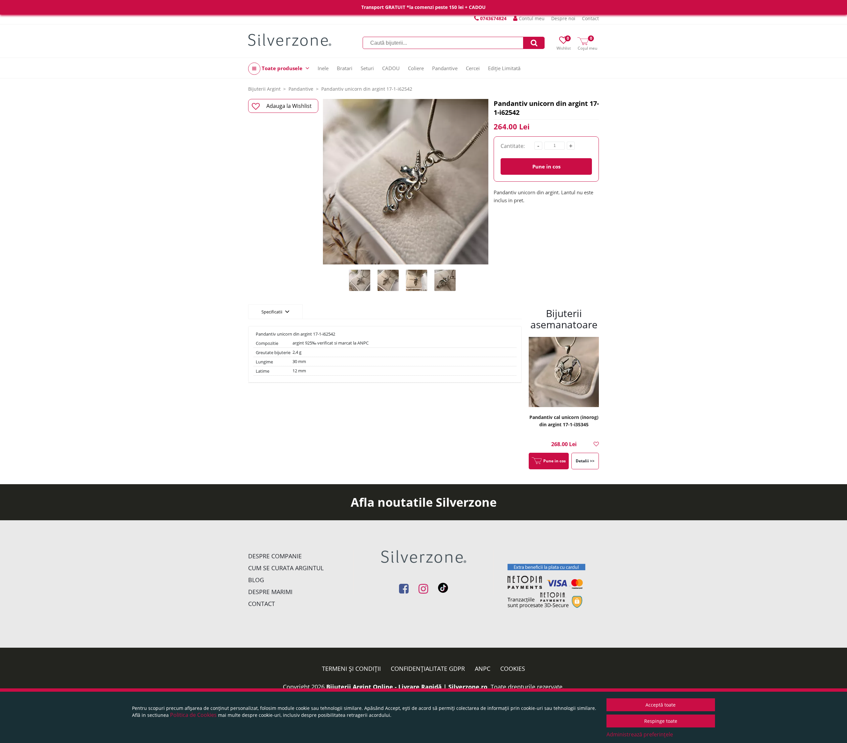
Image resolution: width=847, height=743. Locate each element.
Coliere (416, 68)
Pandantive (445, 68)
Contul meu (531, 18)
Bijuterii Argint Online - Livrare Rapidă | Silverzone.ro (406, 687)
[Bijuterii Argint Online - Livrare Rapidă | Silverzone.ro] (289, 39)
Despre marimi (270, 592)
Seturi (367, 68)
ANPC (482, 669)
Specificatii (272, 312)
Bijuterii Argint (264, 89)
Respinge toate (660, 721)
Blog (256, 580)
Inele (323, 68)
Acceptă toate (661, 705)
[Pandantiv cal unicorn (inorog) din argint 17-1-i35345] (564, 373)
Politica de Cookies (193, 715)
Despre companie (275, 556)
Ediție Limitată (504, 68)
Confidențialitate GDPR (428, 669)
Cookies (512, 669)
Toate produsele (282, 68)
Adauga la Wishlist (289, 106)
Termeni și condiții (351, 669)
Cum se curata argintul (286, 568)
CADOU (391, 68)
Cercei (473, 68)
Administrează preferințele (639, 734)
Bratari (344, 68)
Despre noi (563, 18)
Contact (590, 18)
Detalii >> (585, 461)
